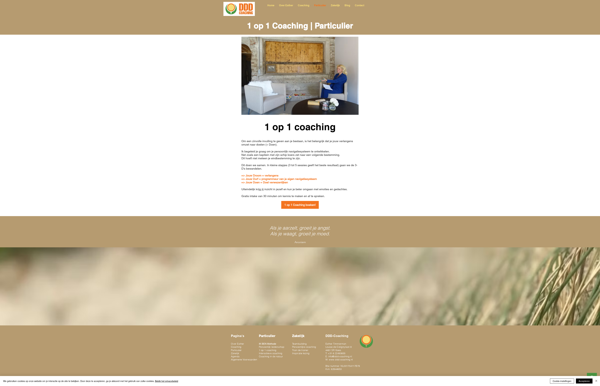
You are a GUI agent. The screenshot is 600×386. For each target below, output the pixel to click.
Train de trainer (300, 350)
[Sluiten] (596, 381)
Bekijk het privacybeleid (166, 381)
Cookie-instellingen (562, 381)
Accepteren (584, 381)
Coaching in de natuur (271, 356)
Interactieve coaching (270, 353)
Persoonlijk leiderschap (271, 346)
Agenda (235, 356)
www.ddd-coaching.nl (341, 359)
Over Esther (237, 343)
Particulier (236, 350)
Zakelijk (235, 353)
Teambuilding (299, 343)
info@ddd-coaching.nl (340, 356)
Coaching (236, 346)
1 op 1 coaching (267, 350)
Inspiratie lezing (301, 353)
